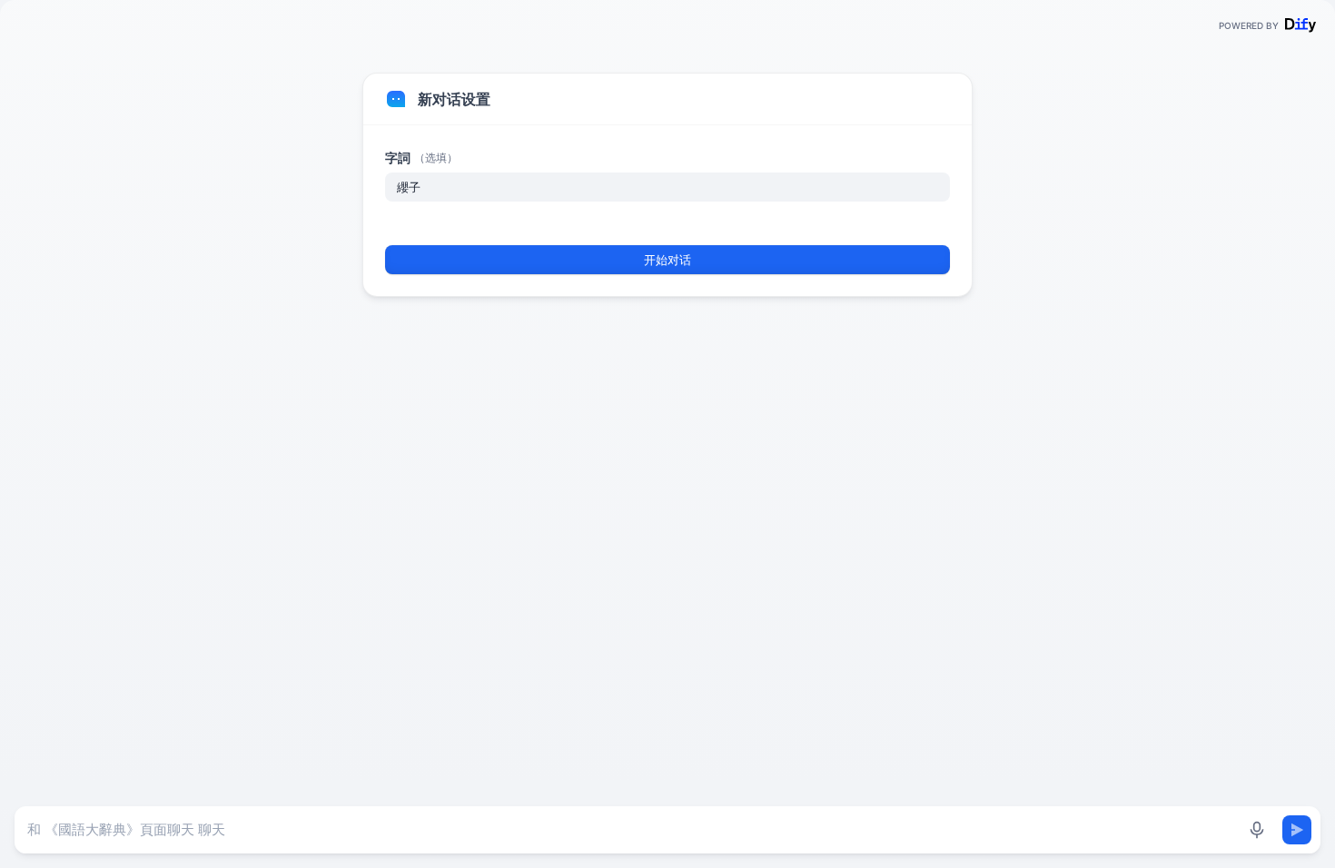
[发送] (1296, 829)
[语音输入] (1256, 829)
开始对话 (667, 259)
